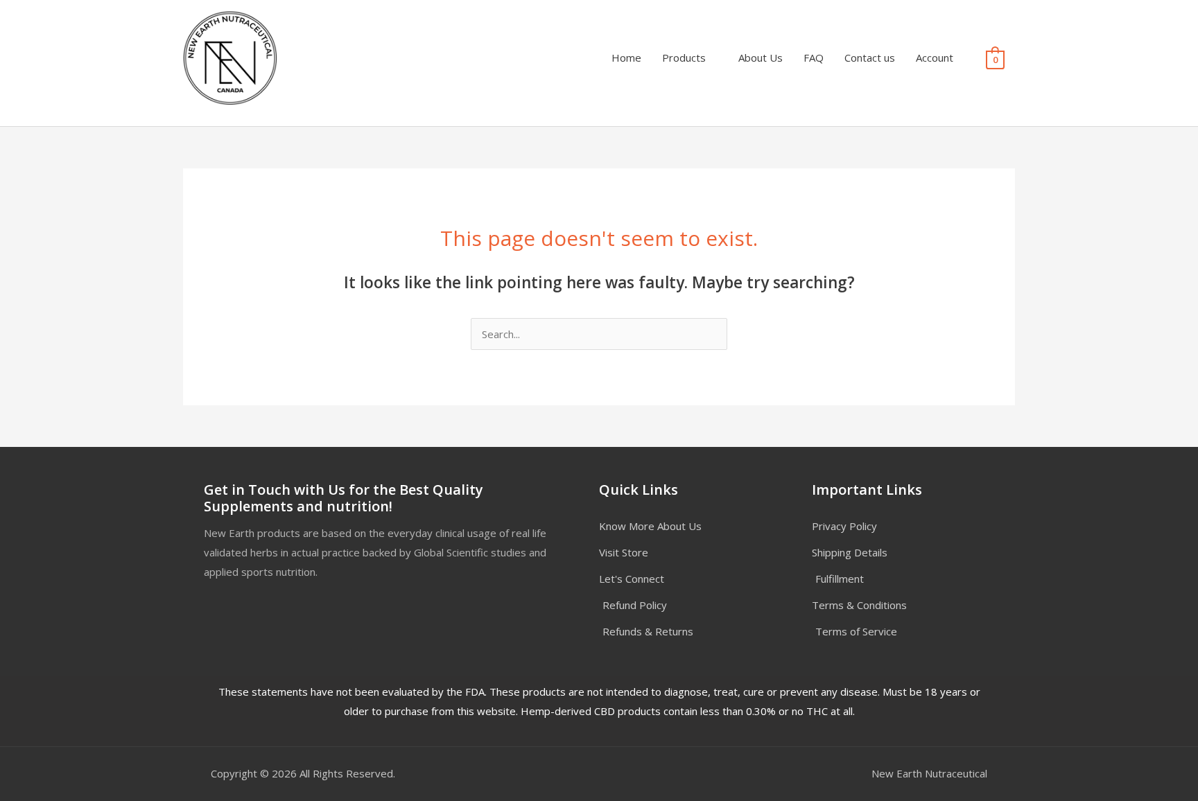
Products (684, 57)
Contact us (869, 57)
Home (626, 57)
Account (934, 57)
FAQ (814, 57)
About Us (760, 57)
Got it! (683, 24)
